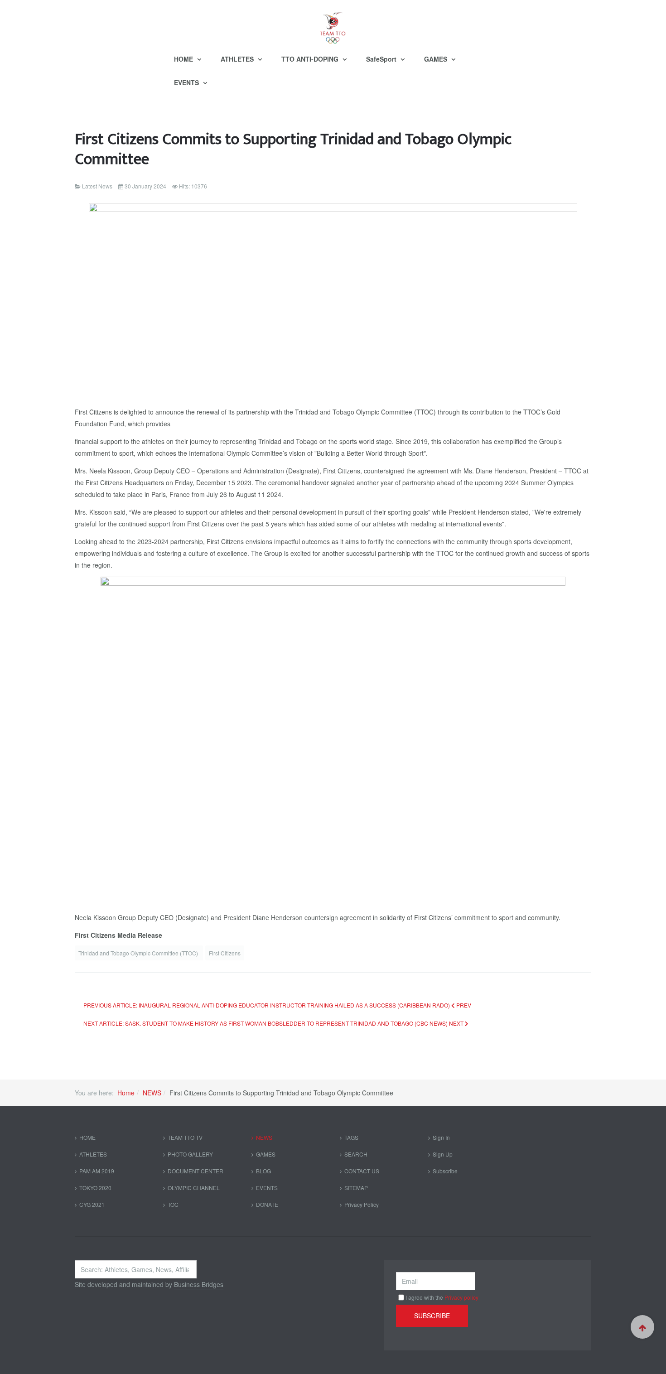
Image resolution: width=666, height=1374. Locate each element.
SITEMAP (356, 1187)
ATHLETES (238, 58)
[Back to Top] (642, 1327)
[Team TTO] (333, 23)
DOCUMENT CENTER (195, 1171)
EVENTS (187, 82)
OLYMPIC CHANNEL (194, 1187)
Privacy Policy (361, 1204)
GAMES (436, 58)
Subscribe (445, 1171)
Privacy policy (461, 1297)
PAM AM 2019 (96, 1171)
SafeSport (382, 58)
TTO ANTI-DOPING (310, 58)
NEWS (152, 1092)
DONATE (267, 1204)
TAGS (351, 1137)
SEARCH (355, 1154)
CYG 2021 (92, 1204)
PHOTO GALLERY (190, 1154)
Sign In (441, 1137)
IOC (173, 1204)
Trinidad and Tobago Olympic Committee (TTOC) (138, 953)
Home (126, 1092)
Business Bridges (198, 1284)
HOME (184, 58)
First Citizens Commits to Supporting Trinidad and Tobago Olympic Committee (293, 149)
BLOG (263, 1171)
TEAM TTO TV (185, 1137)
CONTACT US (361, 1171)
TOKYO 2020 (95, 1187)
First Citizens (225, 953)
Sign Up (443, 1154)
